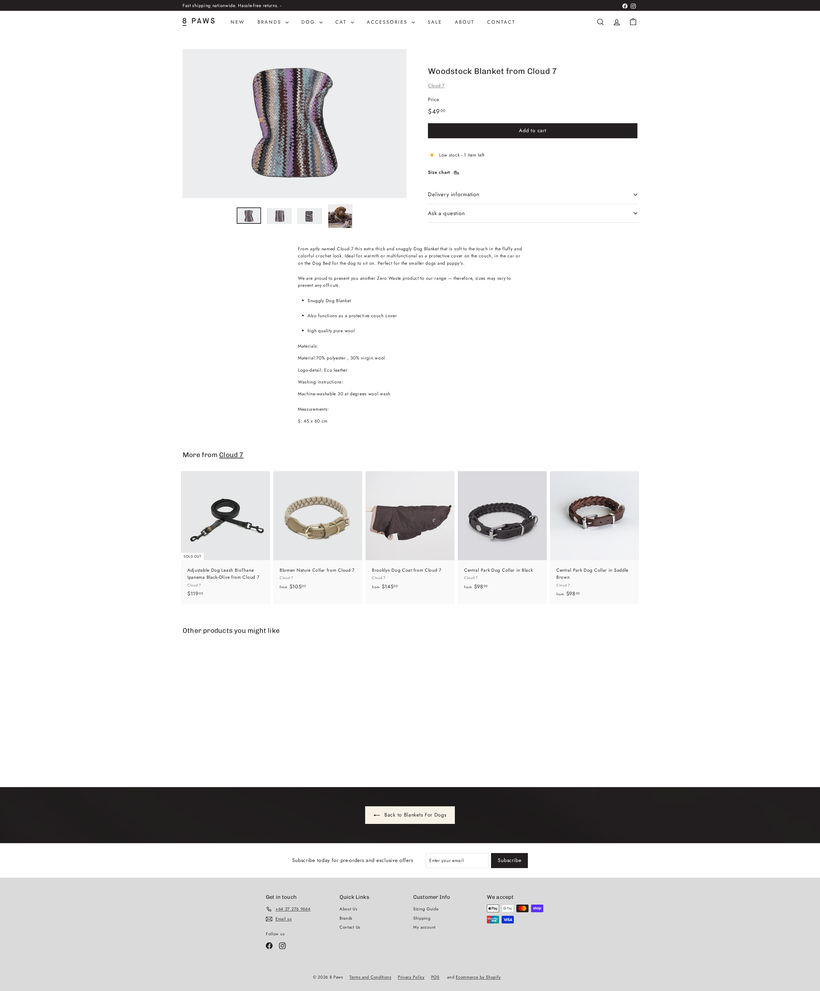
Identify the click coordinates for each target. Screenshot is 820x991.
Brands (271, 22)
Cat (342, 22)
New (238, 22)
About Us (348, 909)
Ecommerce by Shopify (478, 977)
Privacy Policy (411, 977)
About (464, 22)
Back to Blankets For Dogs (414, 814)
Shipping (421, 918)
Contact (501, 22)
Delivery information (454, 194)
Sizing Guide (426, 909)
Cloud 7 (436, 85)
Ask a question (446, 213)
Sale (435, 22)
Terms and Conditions (370, 977)
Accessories (388, 22)
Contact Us (350, 927)
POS (435, 977)
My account (424, 927)
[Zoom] (294, 123)
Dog (309, 22)
